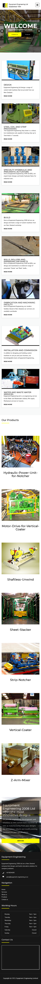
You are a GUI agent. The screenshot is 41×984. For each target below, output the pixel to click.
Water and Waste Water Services (17, 393)
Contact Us (14, 34)
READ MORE (8, 96)
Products (27, 34)
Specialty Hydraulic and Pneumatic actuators (18, 171)
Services (20, 841)
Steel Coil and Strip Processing (15, 128)
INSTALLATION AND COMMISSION (20, 350)
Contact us (5, 899)
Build (7, 218)
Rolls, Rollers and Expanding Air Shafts (16, 260)
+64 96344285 (10, 873)
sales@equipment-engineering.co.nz (17, 877)
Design (7, 85)
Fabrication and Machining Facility (19, 304)
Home (3, 889)
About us (4, 894)
